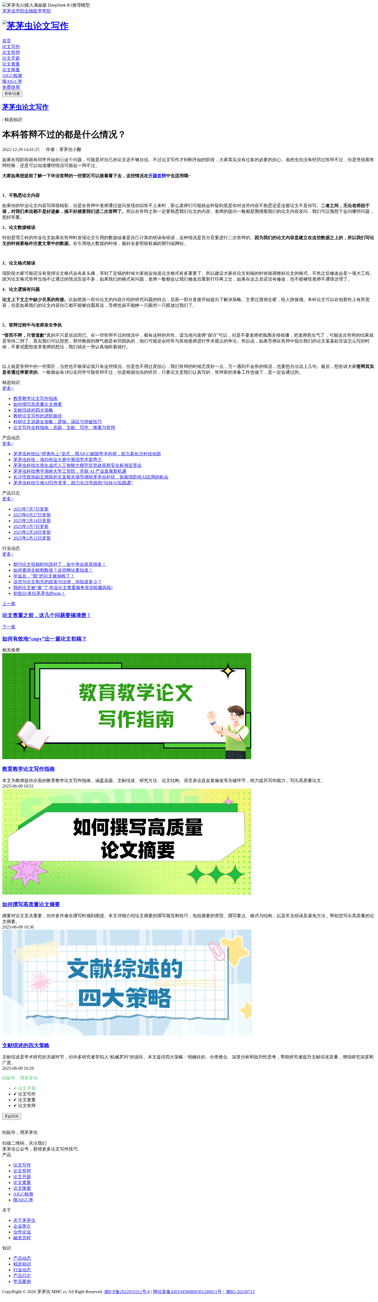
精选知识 (22, 1264)
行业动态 (22, 1269)
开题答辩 (157, 175)
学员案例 (22, 1281)
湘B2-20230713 (240, 1291)
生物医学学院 (37, 11)
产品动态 (22, 1258)
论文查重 (11, 64)
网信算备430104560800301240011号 (187, 1291)
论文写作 (11, 46)
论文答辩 (11, 52)
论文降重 (11, 69)
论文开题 (11, 58)
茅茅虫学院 (13, 11)
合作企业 (22, 1232)
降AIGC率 (12, 81)
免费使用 (11, 87)
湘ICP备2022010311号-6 (127, 1291)
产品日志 (22, 1275)
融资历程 (22, 1237)
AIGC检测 (12, 75)
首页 (6, 40)
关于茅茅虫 (24, 1220)
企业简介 (22, 1226)
